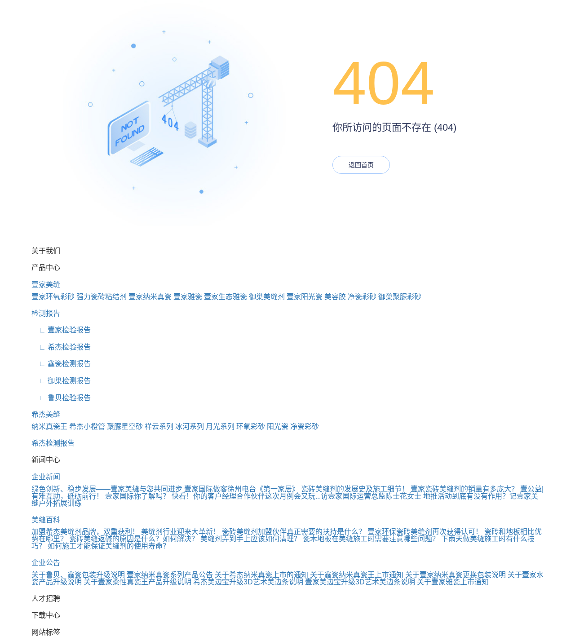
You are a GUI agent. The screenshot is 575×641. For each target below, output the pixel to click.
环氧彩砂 (250, 426)
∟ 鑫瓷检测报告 (61, 363)
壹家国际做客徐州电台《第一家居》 (241, 489)
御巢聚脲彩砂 (399, 297)
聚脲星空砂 (125, 426)
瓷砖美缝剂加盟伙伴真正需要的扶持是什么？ (294, 531)
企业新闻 (45, 477)
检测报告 (45, 313)
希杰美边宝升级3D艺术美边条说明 (248, 582)
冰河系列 (189, 426)
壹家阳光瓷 (305, 297)
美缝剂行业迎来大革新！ (180, 531)
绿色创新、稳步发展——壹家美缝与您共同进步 (106, 489)
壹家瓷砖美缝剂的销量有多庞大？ (464, 489)
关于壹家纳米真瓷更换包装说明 (455, 575)
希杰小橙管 (87, 426)
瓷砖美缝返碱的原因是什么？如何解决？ (134, 539)
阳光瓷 (277, 426)
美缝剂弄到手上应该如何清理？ (250, 539)
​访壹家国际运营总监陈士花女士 (371, 496)
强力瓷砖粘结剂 (101, 297)
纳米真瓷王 (49, 426)
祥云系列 (159, 426)
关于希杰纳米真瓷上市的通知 (261, 575)
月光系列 (220, 426)
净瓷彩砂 (362, 297)
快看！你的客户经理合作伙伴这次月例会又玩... (246, 496)
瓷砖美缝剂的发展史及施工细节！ (355, 489)
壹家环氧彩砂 (53, 297)
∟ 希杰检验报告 (61, 347)
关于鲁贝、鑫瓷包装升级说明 (78, 575)
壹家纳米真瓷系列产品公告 (170, 575)
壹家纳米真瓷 (150, 297)
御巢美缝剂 (267, 297)
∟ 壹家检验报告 (61, 330)
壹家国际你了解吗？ (137, 496)
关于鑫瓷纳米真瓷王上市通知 (356, 575)
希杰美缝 (45, 414)
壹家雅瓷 (187, 297)
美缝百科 (45, 520)
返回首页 (361, 164)
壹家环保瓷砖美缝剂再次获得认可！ (424, 531)
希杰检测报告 (53, 443)
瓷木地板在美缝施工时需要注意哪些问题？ (371, 539)
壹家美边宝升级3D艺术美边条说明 (360, 582)
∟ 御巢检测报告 (61, 381)
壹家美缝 (45, 284)
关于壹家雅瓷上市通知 (453, 582)
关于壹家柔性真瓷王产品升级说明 (137, 582)
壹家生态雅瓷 (225, 297)
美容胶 (335, 297)
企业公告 (45, 562)
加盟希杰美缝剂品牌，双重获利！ (85, 531)
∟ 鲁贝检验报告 (61, 398)
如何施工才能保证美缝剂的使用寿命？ (109, 546)
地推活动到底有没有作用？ (466, 496)
